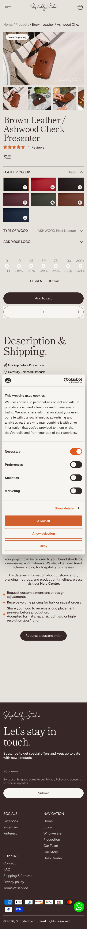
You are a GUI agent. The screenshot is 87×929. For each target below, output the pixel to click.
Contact (9, 863)
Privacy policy (13, 882)
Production (52, 839)
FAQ (6, 869)
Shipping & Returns (17, 876)
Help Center (49, 583)
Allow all (43, 521)
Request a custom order (43, 636)
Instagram (10, 827)
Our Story (51, 852)
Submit (43, 793)
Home (8, 24)
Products (22, 24)
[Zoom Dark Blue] (27, 221)
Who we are (52, 833)
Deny (43, 546)
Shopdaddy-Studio (29, 921)
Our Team (51, 846)
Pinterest (10, 833)
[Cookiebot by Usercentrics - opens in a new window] (63, 380)
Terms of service (15, 888)
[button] (8, 7)
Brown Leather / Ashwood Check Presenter (57, 24)
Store (48, 827)
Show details (64, 508)
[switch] (76, 464)
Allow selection (43, 533)
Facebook (10, 821)
